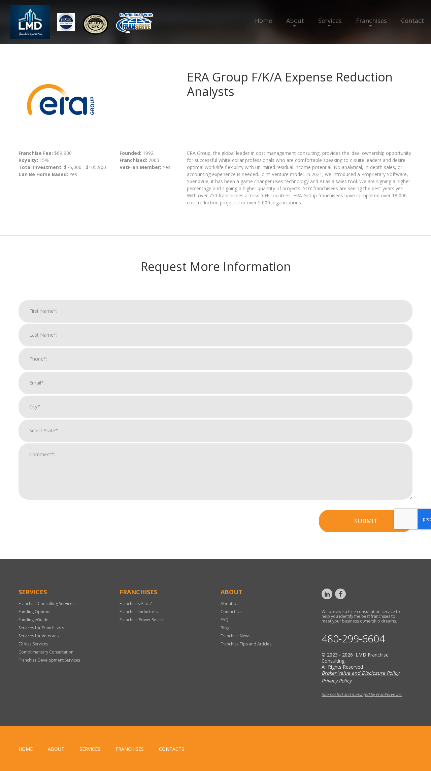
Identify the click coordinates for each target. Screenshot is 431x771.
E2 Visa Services (33, 644)
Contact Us (231, 611)
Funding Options (34, 611)
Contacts (171, 749)
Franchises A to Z (136, 603)
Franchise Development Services (49, 660)
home (26, 749)
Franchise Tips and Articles (246, 644)
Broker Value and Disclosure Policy (360, 673)
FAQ (225, 620)
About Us (229, 603)
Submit (365, 521)
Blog (225, 628)
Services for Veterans (39, 636)
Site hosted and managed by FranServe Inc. (362, 694)
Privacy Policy (337, 680)
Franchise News (235, 636)
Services (330, 20)
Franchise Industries (139, 611)
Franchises (371, 20)
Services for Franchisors (41, 628)
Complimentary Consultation (46, 652)
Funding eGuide (33, 620)
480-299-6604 (353, 639)
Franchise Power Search (142, 620)
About (295, 20)
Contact (412, 20)
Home (263, 20)
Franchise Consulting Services (46, 603)
